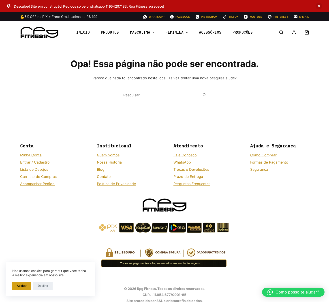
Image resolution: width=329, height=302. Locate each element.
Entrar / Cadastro (35, 162)
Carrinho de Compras (38, 176)
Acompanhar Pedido (37, 183)
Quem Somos (108, 155)
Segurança (259, 169)
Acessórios (210, 32)
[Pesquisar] (281, 32)
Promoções (243, 32)
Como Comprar (263, 155)
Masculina (140, 32)
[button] (293, 292)
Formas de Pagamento (269, 162)
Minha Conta (31, 155)
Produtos (110, 32)
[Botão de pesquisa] (204, 95)
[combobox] (159, 95)
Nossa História (109, 162)
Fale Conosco (185, 155)
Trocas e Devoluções (191, 169)
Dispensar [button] (319, 6)
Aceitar (22, 285)
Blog (101, 169)
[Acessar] (294, 32)
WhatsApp (182, 162)
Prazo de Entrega (188, 176)
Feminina (175, 32)
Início (83, 32)
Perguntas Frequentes (191, 183)
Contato (104, 176)
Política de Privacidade (116, 183)
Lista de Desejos (34, 169)
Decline (43, 285)
